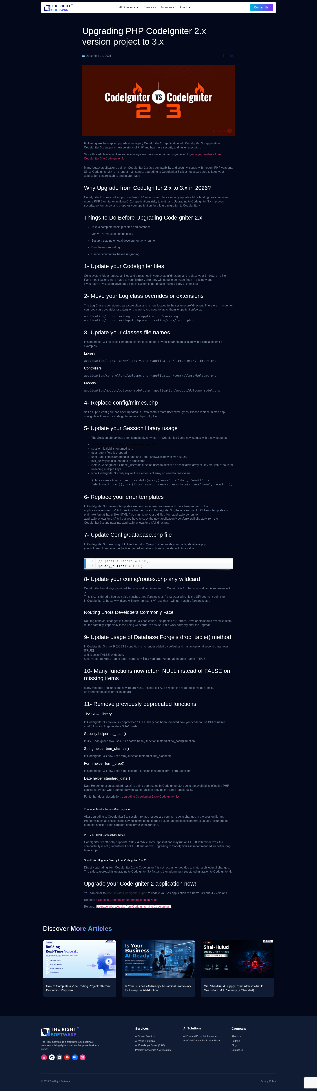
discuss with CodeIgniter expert (126, 893)
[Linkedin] (59, 1057)
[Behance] (75, 1057)
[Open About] (189, 7)
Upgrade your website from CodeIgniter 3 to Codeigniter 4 (133, 906)
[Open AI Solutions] (137, 7)
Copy (228, 562)
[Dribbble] (82, 1057)
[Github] (52, 1057)
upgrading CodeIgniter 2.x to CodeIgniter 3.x (150, 796)
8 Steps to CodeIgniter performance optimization (127, 899)
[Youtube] (67, 1057)
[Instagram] (44, 1057)
